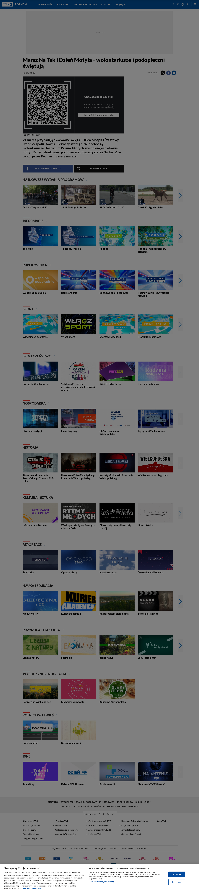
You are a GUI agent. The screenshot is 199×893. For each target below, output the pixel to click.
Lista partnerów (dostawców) (101, 882)
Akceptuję (176, 874)
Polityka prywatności (32, 888)
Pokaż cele (176, 882)
